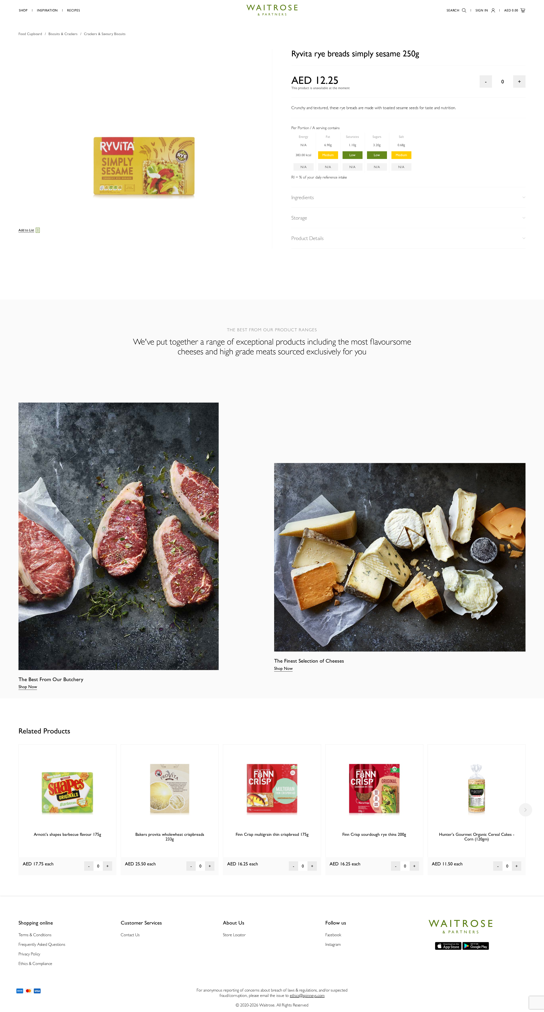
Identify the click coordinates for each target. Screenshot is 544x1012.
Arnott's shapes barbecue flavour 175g (67, 834)
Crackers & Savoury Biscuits (105, 34)
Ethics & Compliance (35, 963)
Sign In (482, 10)
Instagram (333, 944)
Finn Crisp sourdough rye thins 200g (374, 834)
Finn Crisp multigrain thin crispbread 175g (272, 834)
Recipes (73, 10)
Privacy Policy (29, 953)
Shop (23, 10)
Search (453, 10)
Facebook (333, 934)
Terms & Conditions (34, 934)
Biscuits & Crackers (63, 34)
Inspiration (47, 10)
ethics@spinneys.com (307, 995)
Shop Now (27, 686)
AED (511, 10)
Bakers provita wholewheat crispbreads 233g (169, 837)
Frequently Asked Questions (41, 944)
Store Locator (234, 934)
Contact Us (130, 934)
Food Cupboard (30, 34)
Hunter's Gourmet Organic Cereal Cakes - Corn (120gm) (476, 837)
